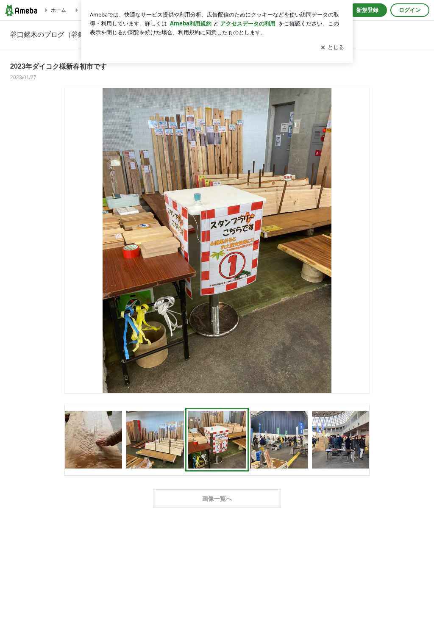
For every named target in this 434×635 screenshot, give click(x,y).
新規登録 (367, 10)
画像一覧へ (217, 498)
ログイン (410, 10)
